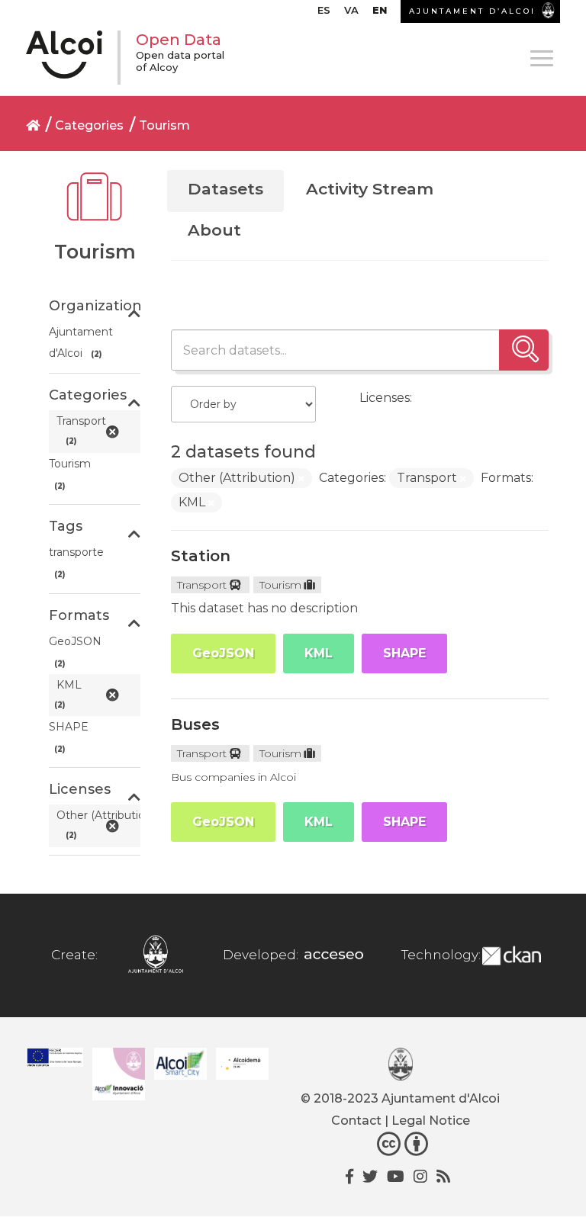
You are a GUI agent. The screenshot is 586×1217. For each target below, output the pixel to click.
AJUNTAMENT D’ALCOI (472, 11)
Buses (195, 724)
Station (200, 556)
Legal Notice (430, 1120)
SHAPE (404, 653)
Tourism (164, 125)
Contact (356, 1120)
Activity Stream (369, 188)
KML (318, 653)
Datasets (225, 188)
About (214, 229)
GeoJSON (223, 653)
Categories (89, 125)
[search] (524, 350)
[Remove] (301, 479)
